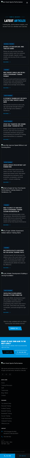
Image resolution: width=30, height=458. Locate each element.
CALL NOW (8, 455)
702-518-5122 (22, 352)
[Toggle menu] (27, 2)
